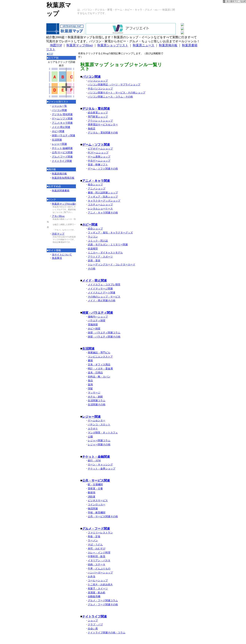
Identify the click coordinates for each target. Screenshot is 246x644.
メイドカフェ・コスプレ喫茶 (104, 284)
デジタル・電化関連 (96, 108)
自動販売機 (94, 596)
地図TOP (56, 45)
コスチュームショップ (100, 204)
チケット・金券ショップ (101, 468)
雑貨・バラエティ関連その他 (104, 336)
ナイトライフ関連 (62, 160)
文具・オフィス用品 (99, 364)
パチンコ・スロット (99, 424)
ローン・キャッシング (100, 464)
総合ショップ (95, 228)
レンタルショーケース (100, 208)
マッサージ (94, 392)
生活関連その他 (96, 404)
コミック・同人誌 (98, 240)
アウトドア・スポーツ (100, 256)
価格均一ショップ (98, 316)
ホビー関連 (58, 131)
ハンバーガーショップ (100, 572)
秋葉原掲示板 (168, 45)
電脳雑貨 (93, 324)
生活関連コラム (96, 400)
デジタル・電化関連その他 (103, 132)
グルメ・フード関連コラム (103, 600)
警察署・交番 (95, 488)
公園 (90, 436)
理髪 (90, 388)
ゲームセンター (96, 420)
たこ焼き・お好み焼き (100, 584)
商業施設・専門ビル (99, 352)
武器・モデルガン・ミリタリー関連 (108, 244)
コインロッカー (96, 504)
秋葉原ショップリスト (112, 45)
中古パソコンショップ (100, 88)
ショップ (93, 620)
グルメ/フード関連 (62, 156)
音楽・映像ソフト (98, 164)
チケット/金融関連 (62, 148)
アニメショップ (96, 188)
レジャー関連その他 (99, 444)
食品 (90, 380)
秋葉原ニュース (143, 45)
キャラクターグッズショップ (104, 200)
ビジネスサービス (98, 500)
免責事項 (57, 258)
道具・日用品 (95, 372)
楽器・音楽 (94, 260)
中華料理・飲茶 (96, 556)
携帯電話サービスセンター (103, 124)
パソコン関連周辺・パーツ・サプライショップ (114, 84)
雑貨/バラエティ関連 (63, 135)
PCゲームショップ (98, 152)
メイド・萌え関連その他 (101, 300)
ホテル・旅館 (95, 396)
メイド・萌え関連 (94, 280)
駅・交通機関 (95, 484)
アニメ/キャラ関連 (62, 122)
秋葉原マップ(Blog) (79, 45)
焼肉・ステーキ (96, 564)
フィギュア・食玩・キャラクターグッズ (110, 232)
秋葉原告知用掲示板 (63, 177)
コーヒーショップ (98, 580)
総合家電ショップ (98, 112)
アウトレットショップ (100, 120)
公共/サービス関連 (62, 152)
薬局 (90, 384)
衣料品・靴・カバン (99, 376)
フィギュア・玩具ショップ (103, 196)
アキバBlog (58, 216)
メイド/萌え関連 (61, 127)
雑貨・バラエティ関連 (97, 312)
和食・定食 (94, 536)
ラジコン (93, 236)
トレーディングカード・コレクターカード (111, 264)
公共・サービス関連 (96, 480)
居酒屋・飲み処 (96, 592)
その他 (91, 268)
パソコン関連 (59, 110)
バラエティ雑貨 (96, 320)
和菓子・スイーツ (98, 588)
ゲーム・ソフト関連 (96, 144)
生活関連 (57, 139)
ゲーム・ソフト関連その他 (103, 168)
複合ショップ (95, 184)
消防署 (91, 496)
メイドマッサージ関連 (100, 288)
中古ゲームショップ (99, 160)
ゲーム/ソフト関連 (62, 118)
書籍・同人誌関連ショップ (103, 192)
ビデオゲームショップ (100, 148)
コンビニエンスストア (100, 356)
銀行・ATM (94, 460)
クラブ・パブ (95, 624)
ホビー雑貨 (94, 328)
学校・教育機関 (96, 512)
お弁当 (91, 576)
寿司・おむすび (96, 548)
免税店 (91, 128)
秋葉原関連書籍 (60, 190)
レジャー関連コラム (99, 440)
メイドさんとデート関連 (101, 292)
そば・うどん (95, 544)
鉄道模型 (93, 248)
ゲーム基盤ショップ (99, 156)
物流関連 (93, 508)
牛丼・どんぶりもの (99, 568)
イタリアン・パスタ (99, 560)
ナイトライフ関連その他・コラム (106, 632)
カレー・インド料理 (99, 552)
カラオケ (93, 428)
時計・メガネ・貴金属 (100, 368)
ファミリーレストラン (100, 532)
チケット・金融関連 (96, 456)
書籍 (90, 360)
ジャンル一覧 (59, 105)
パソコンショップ (98, 80)
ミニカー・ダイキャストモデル (105, 252)
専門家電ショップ (98, 116)
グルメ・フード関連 (96, 528)
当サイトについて (62, 254)
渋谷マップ (58, 233)
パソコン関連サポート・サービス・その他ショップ (116, 92)
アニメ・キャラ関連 (96, 180)
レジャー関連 (59, 143)
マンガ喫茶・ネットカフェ (103, 432)
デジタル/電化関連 (62, 114)
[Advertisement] (183, 109)
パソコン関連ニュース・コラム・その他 (110, 96)
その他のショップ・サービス (104, 296)
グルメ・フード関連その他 (103, 604)
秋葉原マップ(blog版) (64, 203)
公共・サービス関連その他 (103, 516)
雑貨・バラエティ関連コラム (104, 332)
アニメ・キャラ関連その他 (103, 212)
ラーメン (93, 540)
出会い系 (93, 628)
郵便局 (91, 492)
